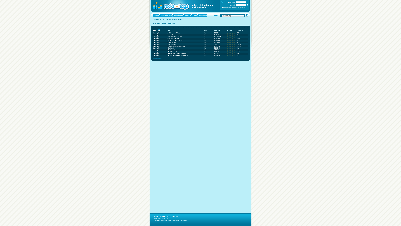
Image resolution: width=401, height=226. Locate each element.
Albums (168, 19)
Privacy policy (172, 220)
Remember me (227, 7)
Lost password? (241, 7)
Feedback (175, 216)
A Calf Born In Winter (174, 33)
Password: (232, 5)
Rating (229, 30)
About (156, 216)
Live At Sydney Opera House (176, 46)
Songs (174, 19)
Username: (231, 2)
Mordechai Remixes (174, 50)
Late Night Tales (172, 44)
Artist (154, 30)
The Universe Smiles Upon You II (178, 55)
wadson (156, 19)
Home (156, 15)
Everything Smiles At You (175, 40)
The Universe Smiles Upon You (177, 53)
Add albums (178, 15)
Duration (240, 30)
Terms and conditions (160, 220)
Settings (188, 15)
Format (206, 30)
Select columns (157, 58)
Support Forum (165, 216)
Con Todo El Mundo (173, 38)
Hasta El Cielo (172, 42)
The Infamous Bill (173, 52)
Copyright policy (182, 220)
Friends (179, 19)
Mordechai (171, 48)
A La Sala (170, 35)
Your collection (166, 15)
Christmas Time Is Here (175, 37)
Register (234, 7)
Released (217, 30)
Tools (194, 15)
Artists (162, 19)
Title (169, 30)
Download (202, 15)
